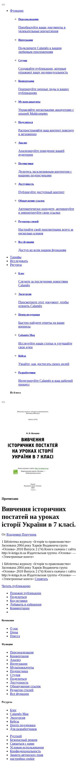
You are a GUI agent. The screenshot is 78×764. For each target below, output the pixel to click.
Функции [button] (17, 10)
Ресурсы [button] (16, 264)
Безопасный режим (23, 740)
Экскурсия (17, 717)
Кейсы (14, 721)
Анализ (15, 660)
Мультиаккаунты (22, 667)
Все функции (19, 694)
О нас (14, 628)
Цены (14, 632)
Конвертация (19, 656)
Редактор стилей (21, 690)
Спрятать (41, 579)
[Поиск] (3, 402)
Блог (13, 710)
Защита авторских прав (26, 755)
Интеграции (18, 663)
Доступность (19, 682)
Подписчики (19, 671)
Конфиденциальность (25, 751)
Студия (15, 675)
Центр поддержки (23, 725)
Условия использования (27, 747)
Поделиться (18, 678)
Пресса (15, 636)
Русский (16, 736)
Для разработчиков (23, 729)
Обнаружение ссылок (25, 686)
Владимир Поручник (21, 534)
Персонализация (21, 652)
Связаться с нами (22, 743)
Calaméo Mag (19, 714)
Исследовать (19, 261)
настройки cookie (22, 758)
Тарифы (15, 257)
